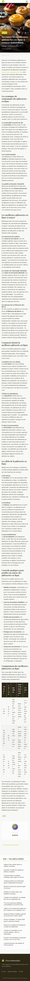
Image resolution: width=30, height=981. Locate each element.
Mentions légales (12, 971)
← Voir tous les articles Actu (10, 845)
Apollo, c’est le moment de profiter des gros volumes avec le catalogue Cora (15, 909)
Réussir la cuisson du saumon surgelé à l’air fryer (15, 887)
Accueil (3, 55)
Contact (21, 971)
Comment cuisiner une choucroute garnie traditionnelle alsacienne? (14, 881)
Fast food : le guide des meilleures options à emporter (14, 870)
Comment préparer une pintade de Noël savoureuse (14, 944)
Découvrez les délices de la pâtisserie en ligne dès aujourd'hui (15, 925)
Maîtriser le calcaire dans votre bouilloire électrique (13, 892)
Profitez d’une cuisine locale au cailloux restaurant (13, 865)
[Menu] (26, 1)
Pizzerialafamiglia (13, 960)
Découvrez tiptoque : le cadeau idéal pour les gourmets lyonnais (14, 920)
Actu (4, 32)
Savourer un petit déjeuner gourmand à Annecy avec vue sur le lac (15, 938)
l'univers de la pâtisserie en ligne (12, 72)
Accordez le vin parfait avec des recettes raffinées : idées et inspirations (13, 932)
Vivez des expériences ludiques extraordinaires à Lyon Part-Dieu (13, 903)
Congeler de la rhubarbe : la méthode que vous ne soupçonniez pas (15, 898)
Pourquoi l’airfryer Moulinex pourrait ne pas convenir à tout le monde (15, 914)
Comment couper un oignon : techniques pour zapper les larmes (14, 876)
